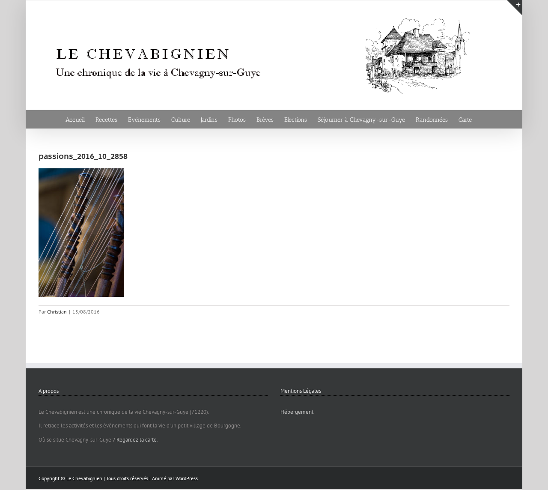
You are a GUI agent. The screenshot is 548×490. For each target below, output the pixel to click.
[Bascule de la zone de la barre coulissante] (514, 7)
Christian (57, 311)
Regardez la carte (136, 439)
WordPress (187, 478)
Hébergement (296, 411)
